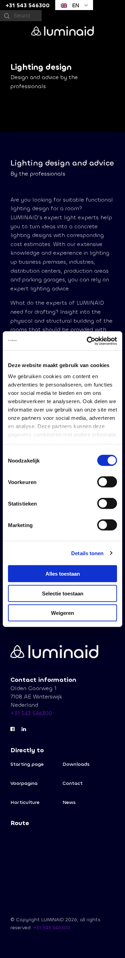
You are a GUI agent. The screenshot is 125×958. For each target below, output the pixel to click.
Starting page (27, 764)
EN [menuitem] (74, 5)
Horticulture (25, 802)
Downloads (76, 764)
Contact (72, 783)
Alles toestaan (62, 574)
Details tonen (87, 553)
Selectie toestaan (62, 593)
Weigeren (62, 613)
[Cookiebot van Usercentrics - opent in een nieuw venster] (88, 340)
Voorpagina (24, 783)
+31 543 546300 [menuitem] (28, 5)
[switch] (107, 482)
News (69, 802)
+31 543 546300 (31, 713)
